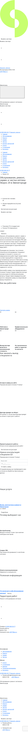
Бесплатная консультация (9, 209)
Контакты (5, 149)
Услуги (4, 145)
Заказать (3, 233)
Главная (4, 134)
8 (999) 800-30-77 (5, 132)
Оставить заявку (6, 467)
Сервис (4, 140)
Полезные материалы (9, 668)
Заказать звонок (5, 68)
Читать (9, 593)
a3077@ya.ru (4, 71)
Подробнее (4, 512)
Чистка (4, 142)
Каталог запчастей (8, 143)
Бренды (4, 666)
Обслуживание (7, 136)
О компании (6, 147)
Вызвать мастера (6, 39)
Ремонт (4, 138)
